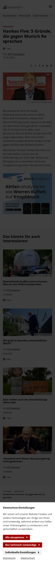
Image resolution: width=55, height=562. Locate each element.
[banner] (27, 281)
